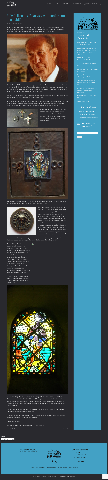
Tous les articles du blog (87, 112)
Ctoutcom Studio (72, 476)
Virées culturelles (62, 467)
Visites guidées (51, 467)
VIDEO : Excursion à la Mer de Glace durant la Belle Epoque (86, 59)
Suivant (64, 429)
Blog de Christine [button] (62, 4)
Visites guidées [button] (77, 4)
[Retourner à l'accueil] (11, 4)
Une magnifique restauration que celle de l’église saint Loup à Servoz (87, 76)
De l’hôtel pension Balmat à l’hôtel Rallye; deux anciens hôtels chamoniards (87, 90)
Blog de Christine (40, 467)
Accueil (32, 467)
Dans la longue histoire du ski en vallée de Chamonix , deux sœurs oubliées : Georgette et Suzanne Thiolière (86, 51)
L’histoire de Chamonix (83, 36)
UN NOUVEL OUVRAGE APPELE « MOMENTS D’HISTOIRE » (87, 43)
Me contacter (81, 461)
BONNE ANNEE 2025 (83, 101)
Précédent (11, 429)
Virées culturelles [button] (91, 4)
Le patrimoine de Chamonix (88, 118)
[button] (100, 4)
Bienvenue (49, 4)
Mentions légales (73, 467)
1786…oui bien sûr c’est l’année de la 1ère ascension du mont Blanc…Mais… (87, 82)
